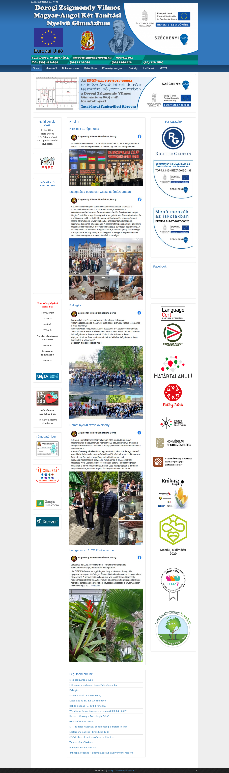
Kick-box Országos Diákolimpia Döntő (89, 716)
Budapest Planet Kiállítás (82, 747)
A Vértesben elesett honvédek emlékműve (91, 737)
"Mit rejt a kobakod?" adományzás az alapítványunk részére (101, 752)
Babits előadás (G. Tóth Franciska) (87, 705)
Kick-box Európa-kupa (81, 679)
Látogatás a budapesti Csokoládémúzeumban (93, 685)
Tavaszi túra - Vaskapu (81, 742)
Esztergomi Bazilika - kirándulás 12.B (89, 732)
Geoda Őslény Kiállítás (81, 721)
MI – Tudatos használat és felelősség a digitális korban (98, 726)
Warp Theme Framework (121, 770)
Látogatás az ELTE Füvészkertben (87, 700)
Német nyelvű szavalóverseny (85, 695)
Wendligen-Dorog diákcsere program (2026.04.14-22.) (98, 711)
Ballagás (73, 690)
